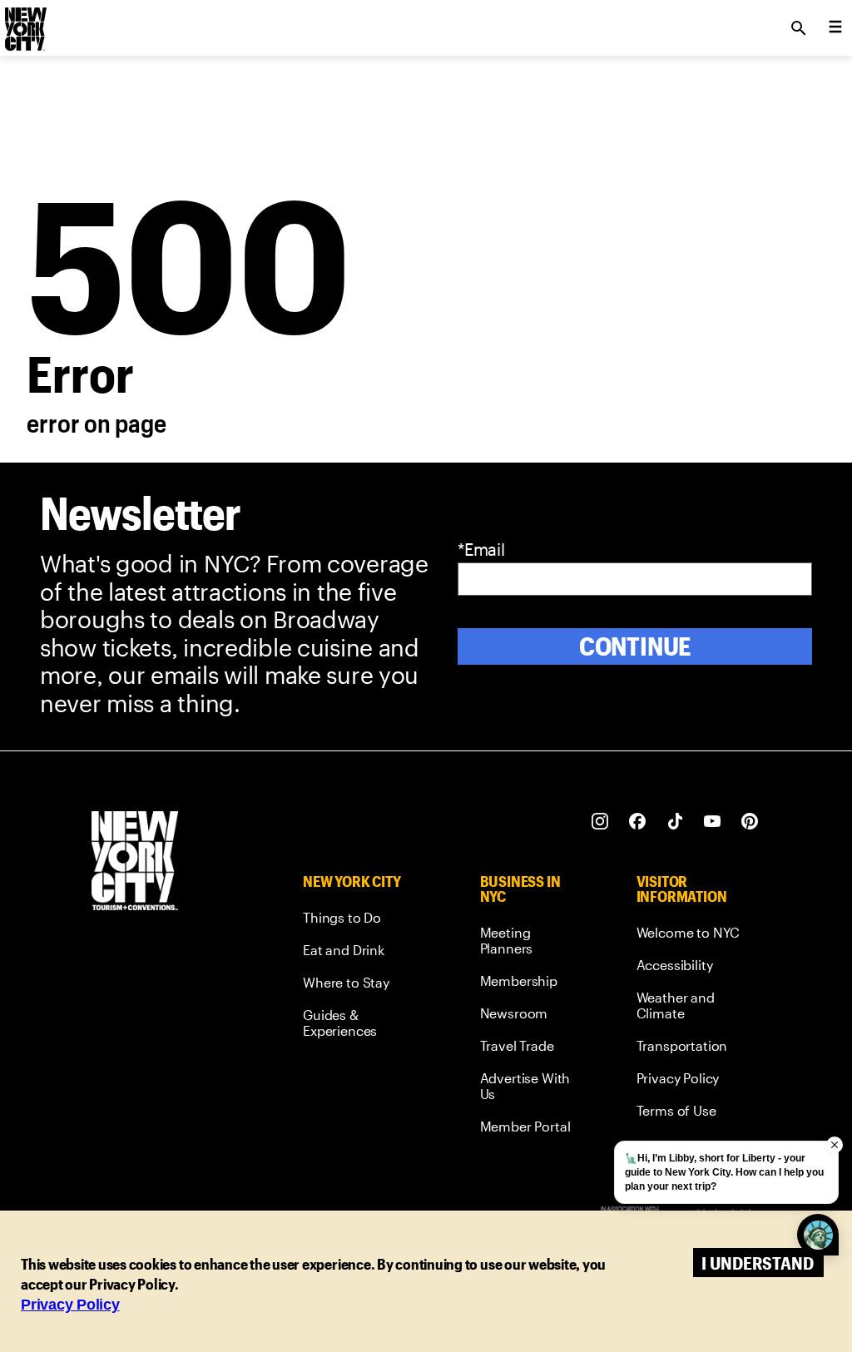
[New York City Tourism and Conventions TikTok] (675, 821)
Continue (635, 646)
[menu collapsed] (835, 28)
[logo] (24, 23)
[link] (360, 921)
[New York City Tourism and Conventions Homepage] (135, 862)
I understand (757, 1262)
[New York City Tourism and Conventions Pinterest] (750, 821)
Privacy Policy (70, 1304)
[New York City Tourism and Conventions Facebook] (637, 821)
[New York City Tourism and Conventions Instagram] (600, 821)
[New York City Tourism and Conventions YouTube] (712, 821)
